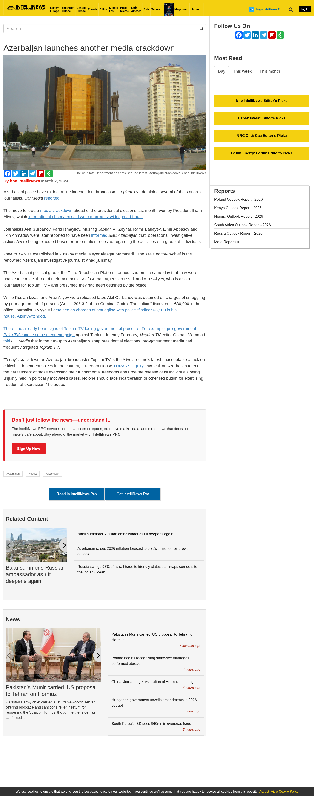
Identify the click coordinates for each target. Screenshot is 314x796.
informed (99, 235)
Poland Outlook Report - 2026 (238, 199)
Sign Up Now (28, 448)
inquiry (137, 366)
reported (52, 198)
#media (33, 473)
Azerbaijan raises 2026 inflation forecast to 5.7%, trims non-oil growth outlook (133, 551)
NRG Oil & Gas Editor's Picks (262, 136)
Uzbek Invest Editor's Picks (261, 118)
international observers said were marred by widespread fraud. (85, 216)
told (7, 341)
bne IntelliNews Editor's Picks (262, 101)
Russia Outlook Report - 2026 (238, 233)
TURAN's (122, 366)
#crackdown (52, 473)
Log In (304, 9)
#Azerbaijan (13, 473)
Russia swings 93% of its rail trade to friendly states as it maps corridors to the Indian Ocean (137, 569)
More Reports (225, 242)
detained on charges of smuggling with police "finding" (103, 310)
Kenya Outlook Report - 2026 (238, 208)
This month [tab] (270, 71)
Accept (264, 791)
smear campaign (59, 335)
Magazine (180, 9)
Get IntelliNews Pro (133, 494)
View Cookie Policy (284, 791)
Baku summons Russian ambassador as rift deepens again (35, 574)
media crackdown (56, 210)
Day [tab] (221, 71)
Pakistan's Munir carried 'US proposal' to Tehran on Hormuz (52, 690)
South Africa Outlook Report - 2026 (242, 225)
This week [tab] (242, 71)
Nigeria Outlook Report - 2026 (238, 216)
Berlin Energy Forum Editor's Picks (261, 153)
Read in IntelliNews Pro (77, 494)
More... (196, 9)
